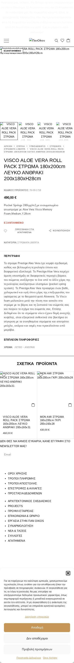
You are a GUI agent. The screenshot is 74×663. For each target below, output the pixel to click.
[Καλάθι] (68, 41)
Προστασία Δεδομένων (29, 657)
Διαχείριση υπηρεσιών (37, 616)
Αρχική (8, 146)
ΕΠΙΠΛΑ (21, 146)
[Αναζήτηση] (56, 40)
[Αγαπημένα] (62, 41)
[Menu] (6, 41)
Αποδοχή (37, 627)
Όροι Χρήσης (50, 657)
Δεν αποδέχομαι (37, 638)
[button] (68, 573)
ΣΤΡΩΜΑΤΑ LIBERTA (14, 149)
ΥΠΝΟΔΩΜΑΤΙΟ (37, 146)
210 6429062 (44, 558)
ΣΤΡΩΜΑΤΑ (55, 146)
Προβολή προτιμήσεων (37, 649)
